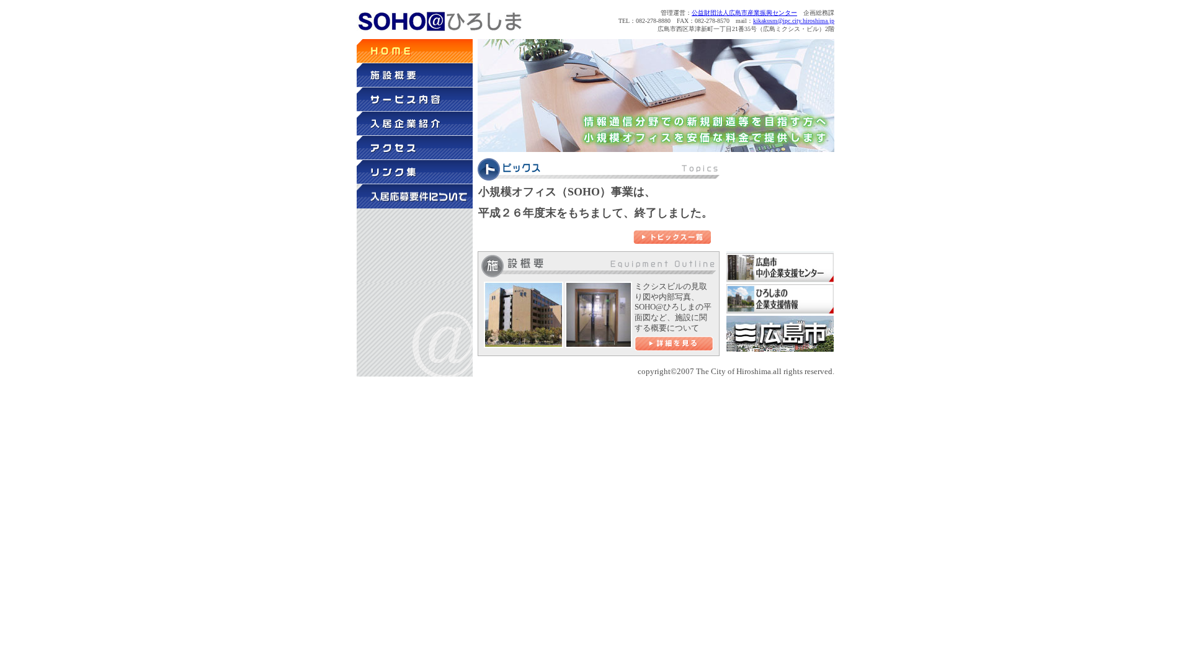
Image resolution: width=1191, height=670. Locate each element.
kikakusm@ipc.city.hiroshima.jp (793, 20)
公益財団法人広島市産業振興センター (744, 12)
